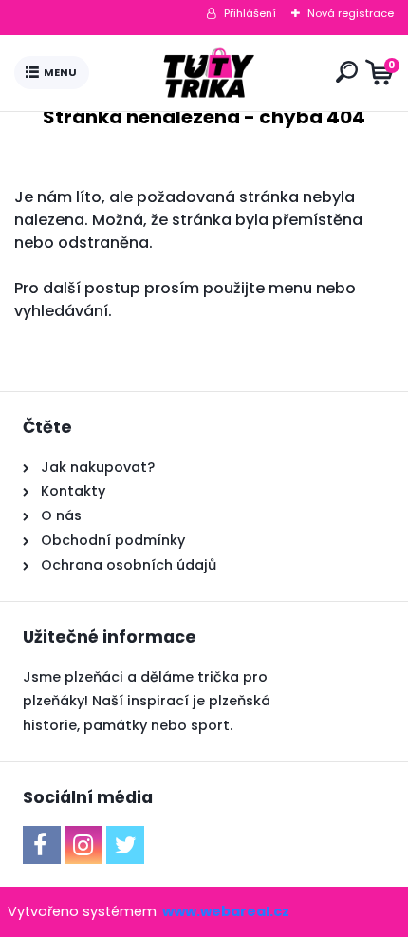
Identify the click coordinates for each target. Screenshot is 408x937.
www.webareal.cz (225, 911)
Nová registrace (350, 13)
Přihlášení (250, 13)
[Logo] (209, 73)
